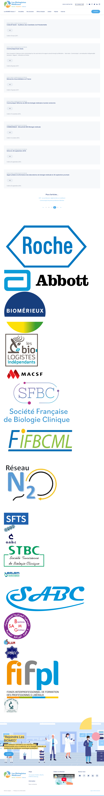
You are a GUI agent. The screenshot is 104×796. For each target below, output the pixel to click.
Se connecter (79, 4)
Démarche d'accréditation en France (19, 79)
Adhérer (95, 11)
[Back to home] (15, 4)
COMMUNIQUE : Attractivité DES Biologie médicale (24, 127)
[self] (87, 4)
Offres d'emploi (41, 11)
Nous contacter (67, 4)
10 (48, 207)
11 (51, 207)
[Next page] (43, 207)
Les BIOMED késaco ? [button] (9, 11)
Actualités (21, 11)
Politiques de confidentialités (19, 790)
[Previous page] (60, 207)
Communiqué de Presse (20, 23)
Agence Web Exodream (95, 790)
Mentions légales (7, 790)
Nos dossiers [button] (30, 11)
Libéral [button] (49, 11)
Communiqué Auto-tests (15, 49)
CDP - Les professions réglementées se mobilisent (52, 198)
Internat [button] (63, 11)
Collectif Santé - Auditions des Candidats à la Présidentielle (27, 25)
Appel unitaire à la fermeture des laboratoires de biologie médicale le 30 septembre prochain (38, 175)
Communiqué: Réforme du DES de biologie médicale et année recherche (31, 103)
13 (57, 207)
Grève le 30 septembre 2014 (16, 151)
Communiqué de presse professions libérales (52, 200)
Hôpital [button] (56, 11)
